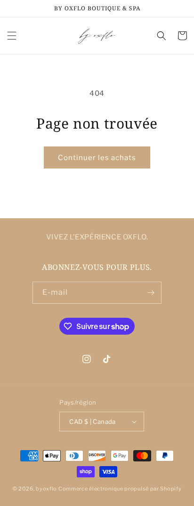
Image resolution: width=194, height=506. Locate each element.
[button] (11, 35)
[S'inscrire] (150, 293)
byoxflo (46, 488)
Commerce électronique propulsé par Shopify (119, 488)
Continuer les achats (97, 157)
